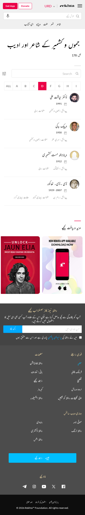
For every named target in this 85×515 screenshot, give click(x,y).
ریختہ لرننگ (76, 430)
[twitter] (53, 486)
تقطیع (79, 380)
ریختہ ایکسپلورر (36, 398)
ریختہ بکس (38, 439)
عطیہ (80, 363)
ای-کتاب (28, 24)
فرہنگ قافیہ (76, 372)
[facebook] (63, 486)
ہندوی (39, 422)
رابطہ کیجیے (38, 380)
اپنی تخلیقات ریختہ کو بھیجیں (70, 398)
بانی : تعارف (36, 372)
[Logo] (67, 6)
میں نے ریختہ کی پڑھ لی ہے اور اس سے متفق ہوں (46, 337)
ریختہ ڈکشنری (36, 430)
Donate (25, 5)
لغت (45, 24)
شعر (52, 24)
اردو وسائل (76, 389)
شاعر (59, 24)
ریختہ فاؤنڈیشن (36, 363)
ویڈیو (38, 24)
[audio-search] (8, 15)
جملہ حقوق (29, 502)
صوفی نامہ (77, 422)
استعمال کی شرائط (40, 502)
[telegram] (24, 486)
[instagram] (34, 486)
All (8, 86)
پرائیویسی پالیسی (55, 337)
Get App (10, 5)
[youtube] (44, 486)
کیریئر (40, 389)
